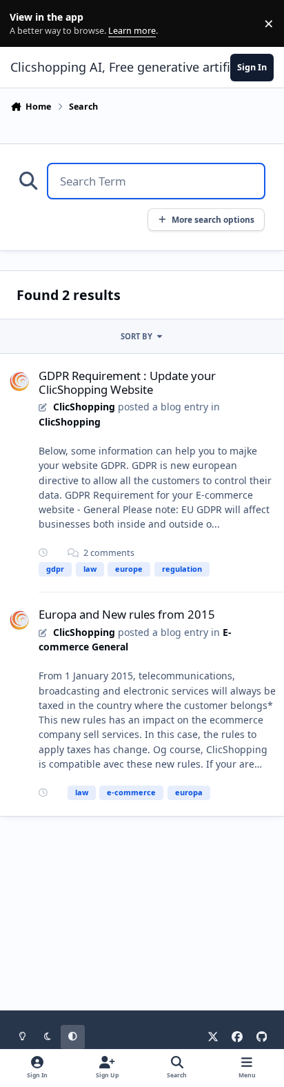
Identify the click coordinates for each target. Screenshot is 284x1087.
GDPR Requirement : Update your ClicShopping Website (127, 382)
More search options (213, 219)
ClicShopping (84, 406)
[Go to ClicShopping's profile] (19, 381)
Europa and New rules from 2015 (127, 614)
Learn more (26, 23)
